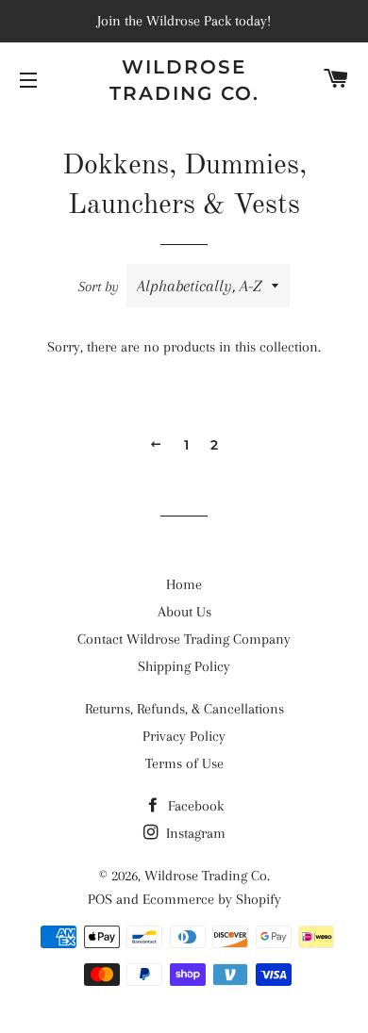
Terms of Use (184, 763)
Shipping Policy (184, 666)
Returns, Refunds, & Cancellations (184, 708)
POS (100, 899)
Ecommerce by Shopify (211, 899)
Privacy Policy (184, 736)
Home (184, 584)
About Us (184, 611)
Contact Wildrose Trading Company (184, 639)
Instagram (194, 833)
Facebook (194, 805)
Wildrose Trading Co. (184, 80)
